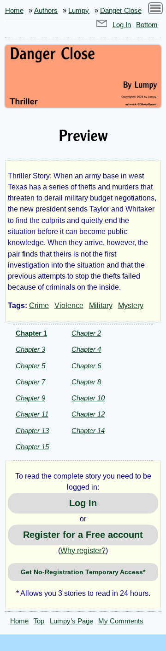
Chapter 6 (86, 366)
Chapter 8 (86, 382)
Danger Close (121, 10)
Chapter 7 (30, 382)
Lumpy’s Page (71, 621)
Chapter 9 (30, 398)
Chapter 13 (32, 430)
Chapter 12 (88, 414)
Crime (39, 305)
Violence (68, 305)
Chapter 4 (86, 349)
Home (14, 10)
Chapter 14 (88, 430)
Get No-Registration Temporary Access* (83, 572)
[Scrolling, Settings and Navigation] (155, 10)
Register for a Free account (83, 535)
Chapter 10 (88, 398)
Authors (46, 10)
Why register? (83, 550)
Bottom (147, 25)
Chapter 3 (30, 349)
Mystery (130, 305)
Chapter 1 (31, 333)
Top (39, 621)
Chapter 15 (32, 447)
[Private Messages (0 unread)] (101, 24)
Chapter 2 (86, 333)
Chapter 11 (32, 414)
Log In (122, 25)
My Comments (120, 621)
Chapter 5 (30, 366)
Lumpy (78, 10)
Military (101, 305)
